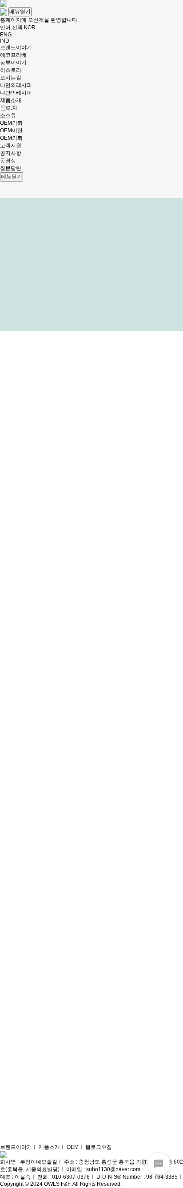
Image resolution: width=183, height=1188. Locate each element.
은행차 (29, 1162)
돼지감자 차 (35, 1154)
